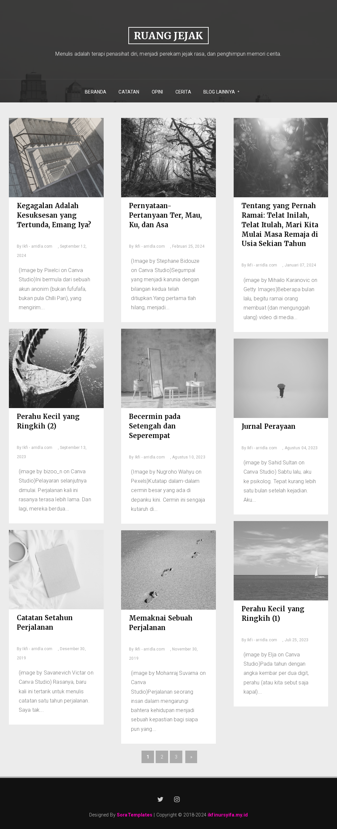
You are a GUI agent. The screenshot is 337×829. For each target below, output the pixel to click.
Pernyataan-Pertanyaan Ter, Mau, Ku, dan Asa (165, 215)
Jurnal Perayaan (269, 426)
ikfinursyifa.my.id (228, 815)
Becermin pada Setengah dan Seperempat (154, 426)
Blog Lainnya (217, 92)
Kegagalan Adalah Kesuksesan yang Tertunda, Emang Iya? (54, 215)
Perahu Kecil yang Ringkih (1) (273, 613)
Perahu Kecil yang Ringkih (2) (48, 421)
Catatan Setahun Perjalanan (45, 622)
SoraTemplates (134, 815)
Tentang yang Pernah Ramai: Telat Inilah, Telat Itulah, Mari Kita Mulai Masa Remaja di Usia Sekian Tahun (280, 225)
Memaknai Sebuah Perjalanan (161, 623)
